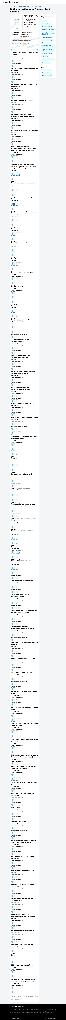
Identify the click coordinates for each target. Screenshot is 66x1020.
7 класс (44, 72)
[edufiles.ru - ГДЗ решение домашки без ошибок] (17, 1006)
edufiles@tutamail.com (50, 1018)
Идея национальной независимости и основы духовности (48, 33)
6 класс (49, 70)
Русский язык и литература (46, 59)
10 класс (44, 75)
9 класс (49, 72)
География (44, 29)
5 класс (44, 70)
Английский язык (46, 23)
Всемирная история (47, 26)
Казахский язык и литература (46, 46)
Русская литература (47, 53)
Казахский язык (46, 42)
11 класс (50, 75)
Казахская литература (47, 40)
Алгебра (44, 21)
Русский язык (45, 56)
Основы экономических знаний (48, 50)
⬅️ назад (13, 49)
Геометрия (51, 29)
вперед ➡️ (35, 49)
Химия (49, 62)
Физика (44, 62)
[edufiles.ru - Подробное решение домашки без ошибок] (10, 2)
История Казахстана (47, 37)
